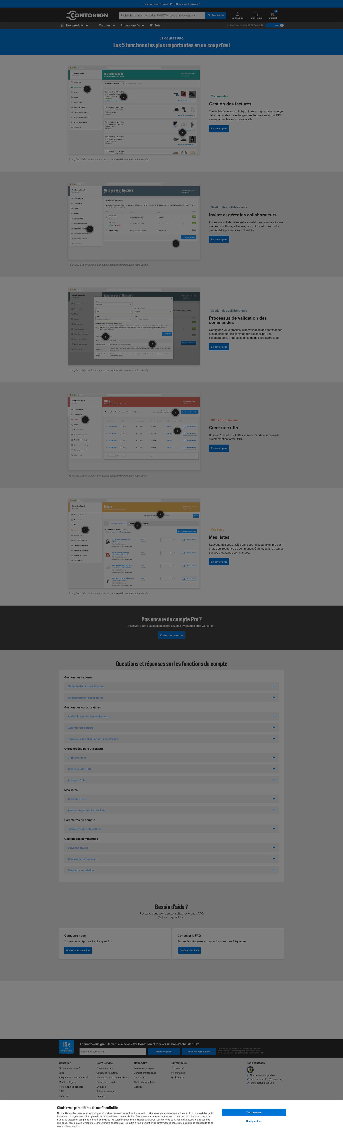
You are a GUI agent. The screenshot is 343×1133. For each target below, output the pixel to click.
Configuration (253, 1121)
